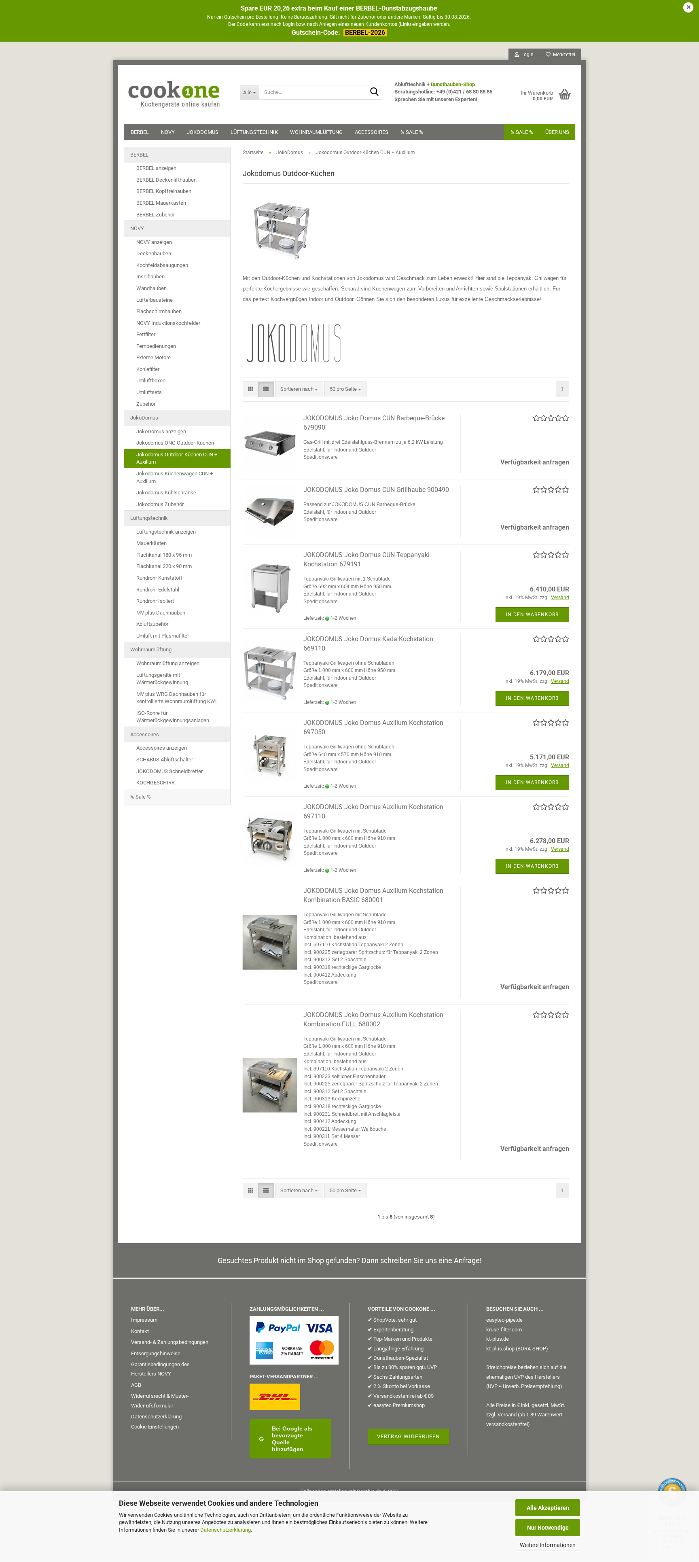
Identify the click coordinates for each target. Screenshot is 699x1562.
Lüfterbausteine (154, 300)
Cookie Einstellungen (155, 1427)
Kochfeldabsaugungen (162, 265)
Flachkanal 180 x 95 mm (164, 555)
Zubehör (145, 404)
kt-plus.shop (500, 1349)
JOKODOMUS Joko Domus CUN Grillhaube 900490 (376, 490)
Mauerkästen (151, 543)
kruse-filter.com (504, 1330)
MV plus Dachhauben (160, 613)
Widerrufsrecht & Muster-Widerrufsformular (160, 1400)
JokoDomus (202, 132)
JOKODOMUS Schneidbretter (169, 771)
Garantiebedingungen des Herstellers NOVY (160, 1369)
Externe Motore (153, 357)
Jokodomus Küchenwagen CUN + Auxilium (174, 477)
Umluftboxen (150, 380)
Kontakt (140, 1331)
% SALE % (521, 132)
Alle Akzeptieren (548, 1508)
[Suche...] (374, 92)
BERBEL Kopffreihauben (163, 191)
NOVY (168, 132)
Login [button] (526, 54)
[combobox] (299, 389)
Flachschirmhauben (159, 311)
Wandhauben (151, 288)
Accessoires (371, 132)
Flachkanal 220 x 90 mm (164, 566)
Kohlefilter (147, 369)
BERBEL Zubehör (155, 215)
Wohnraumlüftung (316, 132)
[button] (250, 389)
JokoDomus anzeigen (161, 431)
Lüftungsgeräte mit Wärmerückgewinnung (162, 679)
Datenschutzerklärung (225, 1530)
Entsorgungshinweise (155, 1353)
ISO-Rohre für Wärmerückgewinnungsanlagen (172, 717)
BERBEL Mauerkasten (161, 203)
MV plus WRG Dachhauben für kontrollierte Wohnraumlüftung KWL (177, 698)
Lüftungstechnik (254, 132)
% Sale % (411, 132)
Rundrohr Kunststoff (159, 578)
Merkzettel (563, 54)
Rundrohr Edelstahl (157, 590)
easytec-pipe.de (504, 1320)
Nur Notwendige (548, 1527)
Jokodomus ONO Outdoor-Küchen (175, 443)
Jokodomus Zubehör (160, 504)
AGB (136, 1385)
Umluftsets (149, 392)
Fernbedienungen (156, 346)
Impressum (144, 1320)
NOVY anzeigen (154, 242)
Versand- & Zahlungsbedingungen (169, 1342)
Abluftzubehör (152, 624)
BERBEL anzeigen (156, 168)
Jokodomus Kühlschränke (166, 493)
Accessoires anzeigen (161, 748)
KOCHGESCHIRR (155, 783)
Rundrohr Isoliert (155, 601)
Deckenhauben (153, 253)
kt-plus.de (497, 1339)
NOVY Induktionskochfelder (168, 323)
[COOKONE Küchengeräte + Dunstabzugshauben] (176, 89)
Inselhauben (150, 276)
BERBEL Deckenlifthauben (166, 180)
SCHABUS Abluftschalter (164, 760)
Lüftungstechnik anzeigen (166, 532)
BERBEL (140, 132)
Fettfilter (145, 334)
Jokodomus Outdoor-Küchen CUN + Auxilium (176, 458)
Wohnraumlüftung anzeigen (167, 663)
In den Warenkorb (532, 614)
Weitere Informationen (548, 1545)
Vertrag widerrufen (408, 1436)
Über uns (557, 132)
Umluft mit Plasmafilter (162, 636)
